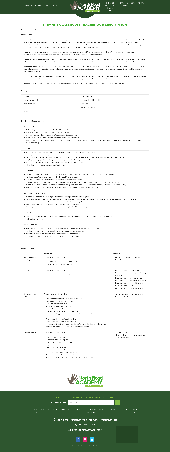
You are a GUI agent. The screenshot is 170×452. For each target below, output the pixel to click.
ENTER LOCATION (58, 402)
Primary (47, 6)
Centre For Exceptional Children (109, 5)
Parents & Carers (124, 4)
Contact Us (141, 4)
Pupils (133, 3)
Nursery (38, 6)
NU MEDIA (95, 445)
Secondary (56, 6)
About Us (28, 6)
